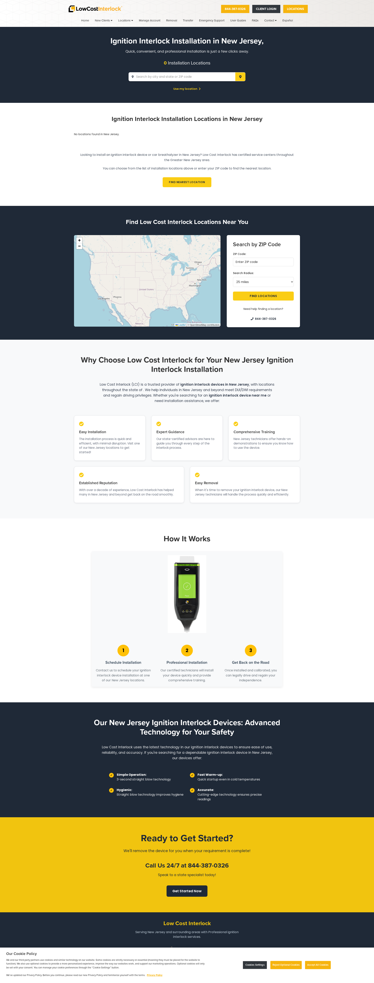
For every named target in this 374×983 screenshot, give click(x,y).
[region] (187, 965)
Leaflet (182, 324)
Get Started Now (187, 891)
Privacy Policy (154, 975)
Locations (295, 9)
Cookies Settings (255, 964)
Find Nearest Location (187, 182)
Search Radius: (243, 273)
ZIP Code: (239, 254)
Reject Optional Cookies (286, 964)
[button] (79, 240)
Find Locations (263, 296)
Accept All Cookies (317, 964)
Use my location (185, 89)
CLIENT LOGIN (266, 9)
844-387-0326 (235, 9)
